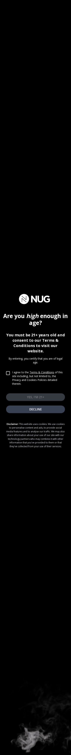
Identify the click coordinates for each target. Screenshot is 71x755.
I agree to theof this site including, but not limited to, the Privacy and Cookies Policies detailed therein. (37, 377)
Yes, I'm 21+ (35, 397)
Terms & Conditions (42, 372)
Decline (35, 409)
